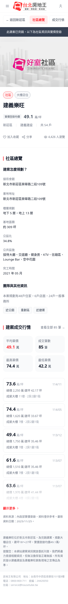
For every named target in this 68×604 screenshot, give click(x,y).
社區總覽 (38, 20)
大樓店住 (22, 95)
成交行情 (58, 20)
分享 (29, 137)
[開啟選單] (7, 6)
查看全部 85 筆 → (53, 327)
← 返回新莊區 (15, 20)
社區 (8, 95)
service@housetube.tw (24, 585)
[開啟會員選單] (60, 6)
